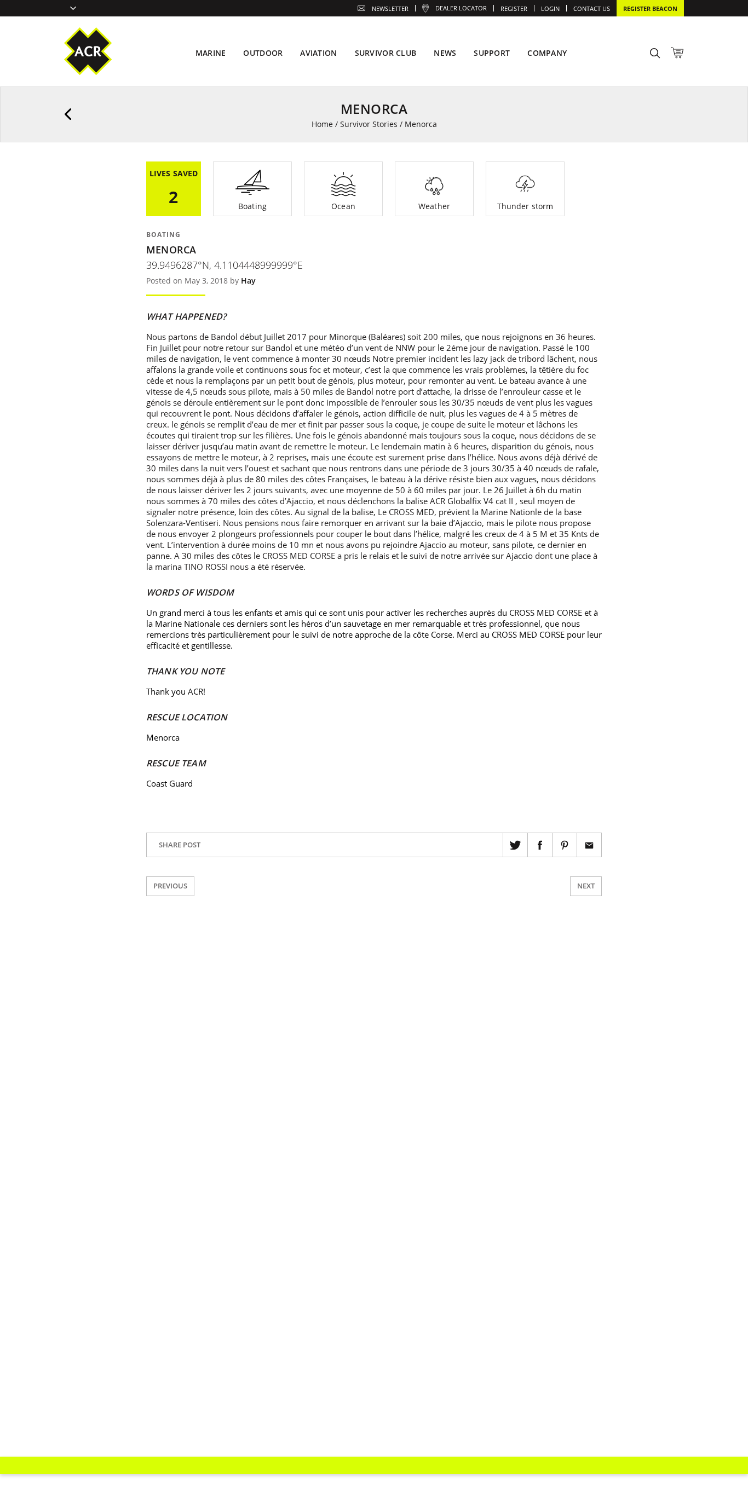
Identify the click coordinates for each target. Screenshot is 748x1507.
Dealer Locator (461, 8)
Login (550, 8)
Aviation (318, 53)
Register (513, 8)
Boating (163, 234)
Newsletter (390, 8)
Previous (170, 886)
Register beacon (650, 8)
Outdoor (263, 53)
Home (322, 124)
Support (492, 53)
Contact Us (591, 8)
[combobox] (70, 9)
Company (547, 53)
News (445, 53)
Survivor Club (386, 53)
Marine (210, 53)
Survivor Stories (369, 124)
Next (586, 886)
